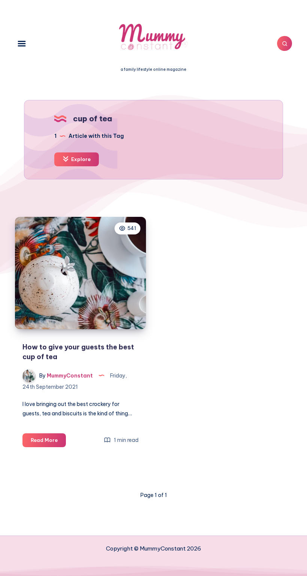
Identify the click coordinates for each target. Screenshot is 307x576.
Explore (80, 159)
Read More (48, 442)
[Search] (284, 43)
